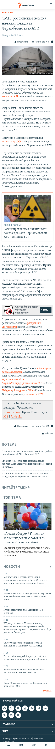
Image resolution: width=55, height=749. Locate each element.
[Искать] (46, 745)
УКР (34, 745)
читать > (45, 310)
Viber (31, 390)
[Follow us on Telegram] (38, 708)
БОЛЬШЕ (47, 691)
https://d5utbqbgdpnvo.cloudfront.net (23, 383)
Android (16, 416)
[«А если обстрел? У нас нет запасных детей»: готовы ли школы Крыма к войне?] (27, 516)
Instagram (19, 390)
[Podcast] (11, 715)
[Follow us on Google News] (31, 708)
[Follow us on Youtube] (18, 708)
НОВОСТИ (12, 567)
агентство (10, 96)
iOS (5, 416)
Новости (7, 13)
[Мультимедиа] (8, 745)
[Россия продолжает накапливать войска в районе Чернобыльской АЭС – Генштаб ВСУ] (27, 208)
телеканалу (11, 141)
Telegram (7, 390)
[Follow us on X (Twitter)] (11, 708)
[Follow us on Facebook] (4, 708)
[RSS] (4, 715)
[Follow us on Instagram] (25, 708)
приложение (12, 412)
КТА (21, 745)
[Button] (21, 42)
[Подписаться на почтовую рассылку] (18, 715)
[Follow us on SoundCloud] (45, 708)
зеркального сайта (13, 379)
